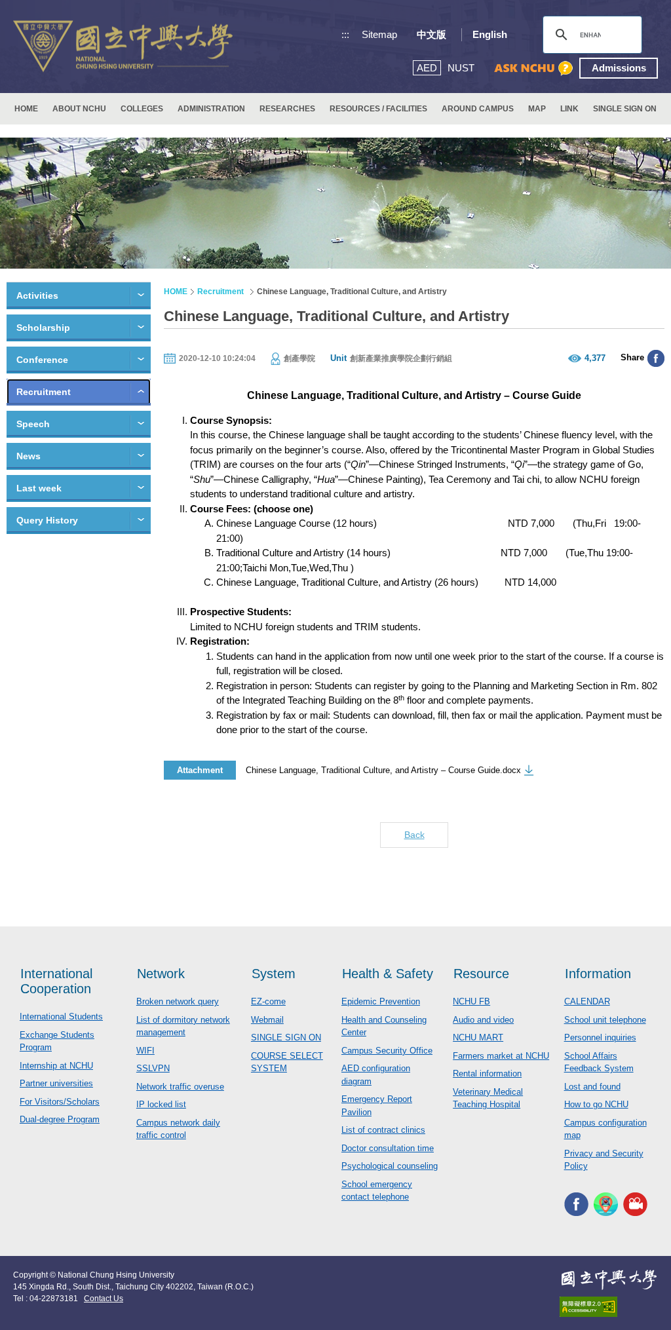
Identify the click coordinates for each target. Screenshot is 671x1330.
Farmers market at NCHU (501, 1056)
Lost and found (592, 1087)
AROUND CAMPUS (478, 108)
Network (161, 973)
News (28, 456)
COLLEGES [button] (142, 108)
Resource (481, 973)
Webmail (267, 1020)
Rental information (487, 1073)
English (489, 34)
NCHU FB (471, 1001)
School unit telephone (605, 1020)
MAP (537, 108)
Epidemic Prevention (380, 1001)
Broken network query (177, 1001)
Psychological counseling (389, 1166)
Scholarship (43, 327)
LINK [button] (569, 108)
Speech (33, 424)
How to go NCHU (596, 1104)
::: (345, 34)
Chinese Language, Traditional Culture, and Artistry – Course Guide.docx (383, 770)
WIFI (145, 1050)
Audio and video (483, 1020)
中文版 (431, 34)
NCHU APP (606, 1204)
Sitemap (379, 34)
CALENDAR (587, 1001)
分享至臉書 (655, 358)
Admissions (619, 67)
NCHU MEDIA (635, 1204)
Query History (47, 520)
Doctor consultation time (387, 1148)
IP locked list (161, 1104)
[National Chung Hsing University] (123, 47)
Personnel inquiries (600, 1037)
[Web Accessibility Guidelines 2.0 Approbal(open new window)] (609, 1307)
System (274, 973)
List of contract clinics (383, 1130)
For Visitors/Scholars (60, 1102)
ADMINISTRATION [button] (211, 108)
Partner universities (56, 1083)
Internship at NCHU (56, 1066)
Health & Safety (387, 973)
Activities (37, 295)
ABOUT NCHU (79, 108)
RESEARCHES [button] (287, 108)
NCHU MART (478, 1037)
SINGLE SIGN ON (625, 108)
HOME (26, 108)
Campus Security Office (386, 1050)
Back (414, 834)
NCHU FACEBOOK (576, 1204)
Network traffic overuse (180, 1087)
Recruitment (43, 392)
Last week (39, 488)
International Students (61, 1016)
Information (598, 973)
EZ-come (268, 1001)
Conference (42, 359)
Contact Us (103, 1298)
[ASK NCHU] (533, 68)
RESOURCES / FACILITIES (378, 108)
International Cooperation (56, 981)
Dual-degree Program (60, 1119)
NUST (461, 67)
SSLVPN (153, 1068)
